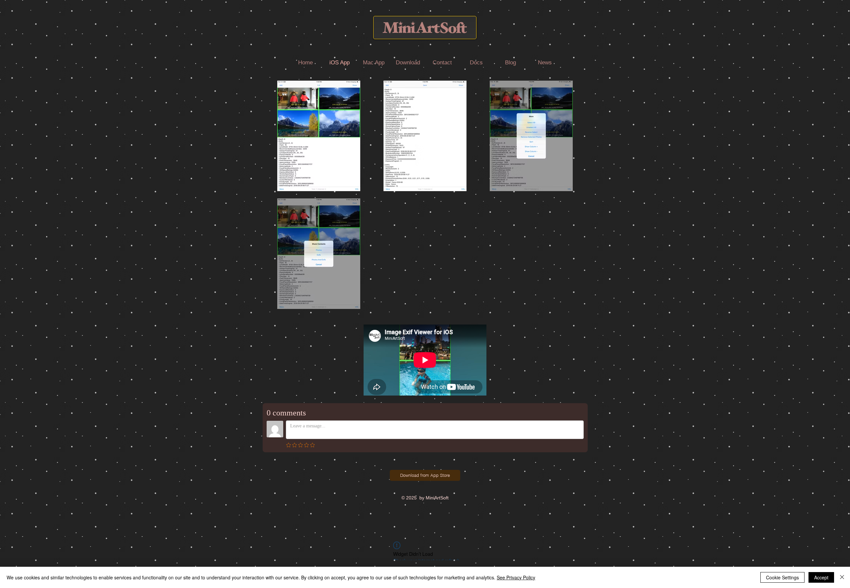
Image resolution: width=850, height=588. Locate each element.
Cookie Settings (782, 577)
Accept (821, 577)
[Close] (842, 577)
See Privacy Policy (516, 577)
